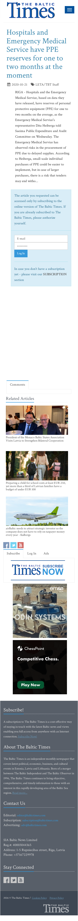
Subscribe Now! (27, 736)
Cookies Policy (39, 898)
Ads (46, 553)
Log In (21, 253)
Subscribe (13, 553)
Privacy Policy (57, 898)
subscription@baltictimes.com (40, 820)
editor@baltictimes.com (31, 815)
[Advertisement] (39, 335)
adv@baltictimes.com (34, 825)
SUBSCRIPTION (55, 274)
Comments (17, 384)
